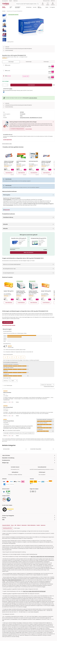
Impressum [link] (43, 525)
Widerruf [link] (19, 525)
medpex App (15, 0)
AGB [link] (15, 525)
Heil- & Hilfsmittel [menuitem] (39, 7)
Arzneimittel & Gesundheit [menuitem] (17, 7)
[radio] (3, 65)
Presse (12, 525)
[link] (4, 499)
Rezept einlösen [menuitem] (4, 7)
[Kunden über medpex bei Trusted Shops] (8, 509)
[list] (4, 27)
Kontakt (38, 525)
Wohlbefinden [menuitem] (29, 7)
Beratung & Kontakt (46, 0)
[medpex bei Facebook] (31, 491)
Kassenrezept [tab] (28, 61)
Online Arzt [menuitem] (11, 7)
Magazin (10, 0)
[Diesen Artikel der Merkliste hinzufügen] (54, 85)
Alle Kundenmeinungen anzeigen (8, 325)
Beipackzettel (7, 209)
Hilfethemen (53, 0)
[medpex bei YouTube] (35, 491)
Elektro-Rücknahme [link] (31, 525)
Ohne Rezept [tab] (11, 61)
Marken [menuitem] (46, 7)
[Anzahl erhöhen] (7, 85)
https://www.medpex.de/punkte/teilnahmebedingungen (34, 591)
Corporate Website (6, 525)
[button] (17, 129)
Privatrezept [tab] (46, 61)
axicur (21, 115)
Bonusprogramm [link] (5, 0)
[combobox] (27, 3)
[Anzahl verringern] (3, 85)
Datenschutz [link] (24, 525)
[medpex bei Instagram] (33, 491)
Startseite (3, 11)
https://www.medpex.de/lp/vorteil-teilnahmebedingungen (42, 556)
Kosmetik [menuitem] (34, 7)
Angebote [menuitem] (53, 7)
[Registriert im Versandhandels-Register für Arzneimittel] (8, 492)
